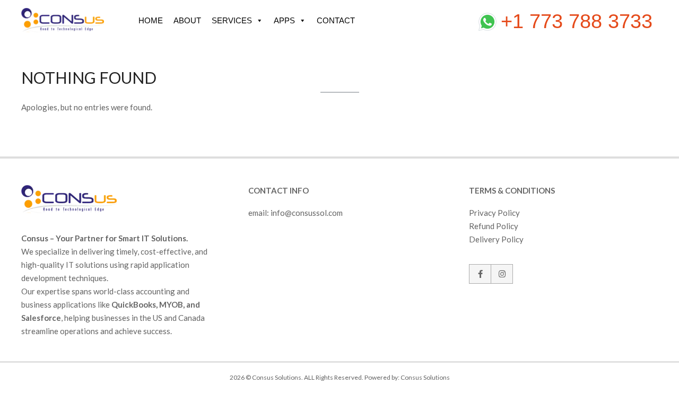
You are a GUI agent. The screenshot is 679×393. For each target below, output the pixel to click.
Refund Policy (493, 226)
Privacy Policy (494, 212)
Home (150, 20)
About (187, 20)
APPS (284, 20)
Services (232, 20)
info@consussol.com (307, 212)
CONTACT (336, 20)
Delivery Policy (496, 239)
